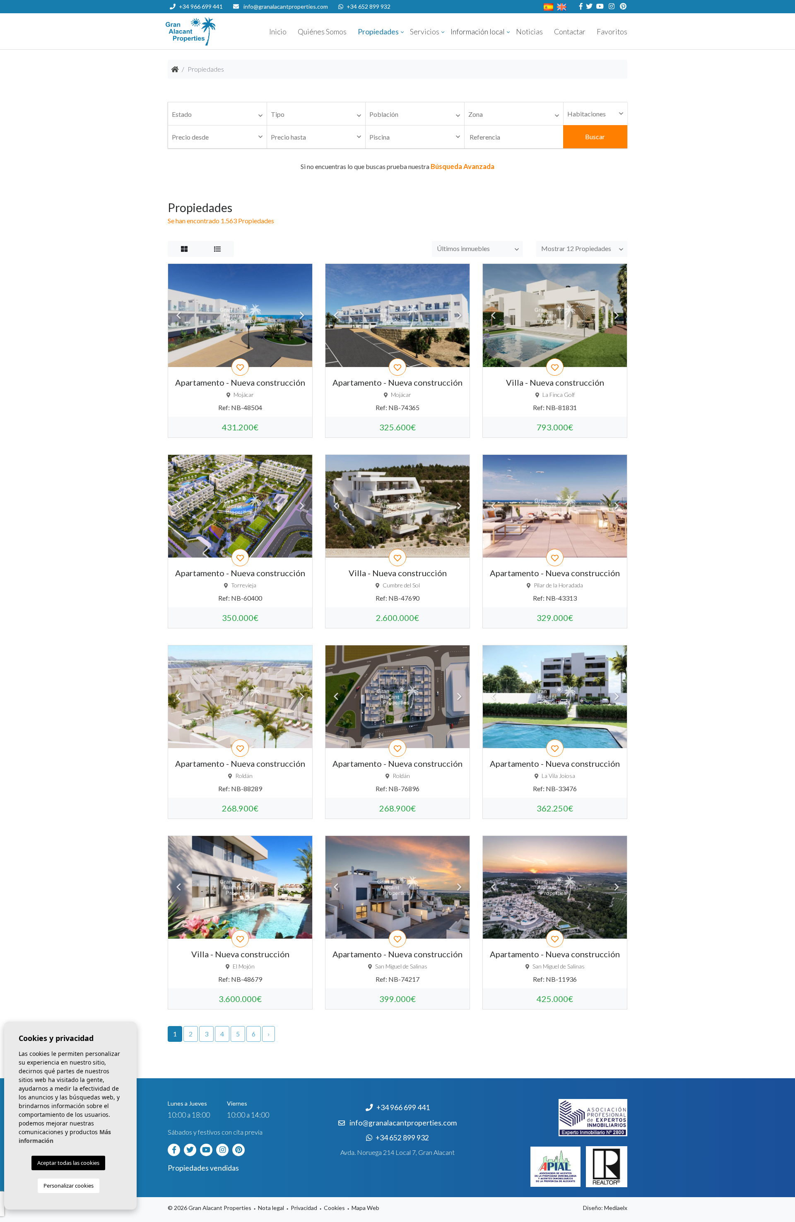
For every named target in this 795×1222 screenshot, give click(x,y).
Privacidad (304, 1207)
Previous (178, 315)
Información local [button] (477, 31)
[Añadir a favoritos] (240, 367)
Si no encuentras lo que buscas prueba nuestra (397, 166)
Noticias (529, 31)
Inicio (278, 31)
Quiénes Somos (322, 31)
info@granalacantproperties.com (285, 6)
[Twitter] (588, 6)
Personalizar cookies (68, 1185)
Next (302, 315)
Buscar (595, 136)
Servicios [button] (424, 31)
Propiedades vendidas (203, 1168)
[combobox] (217, 114)
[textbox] (219, 114)
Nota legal (271, 1207)
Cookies (334, 1207)
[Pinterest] (622, 6)
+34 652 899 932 (368, 6)
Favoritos (612, 31)
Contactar (569, 31)
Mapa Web (365, 1207)
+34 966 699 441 (201, 6)
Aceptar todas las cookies (68, 1162)
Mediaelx (615, 1207)
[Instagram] (610, 6)
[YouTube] (599, 6)
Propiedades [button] (378, 31)
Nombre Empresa (215, 31)
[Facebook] (580, 6)
